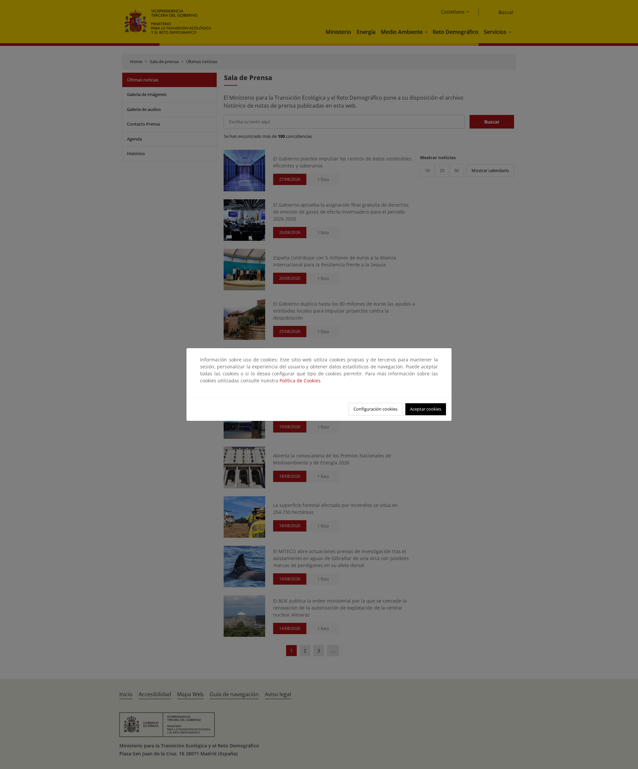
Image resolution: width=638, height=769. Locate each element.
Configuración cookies (375, 409)
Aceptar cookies (425, 409)
